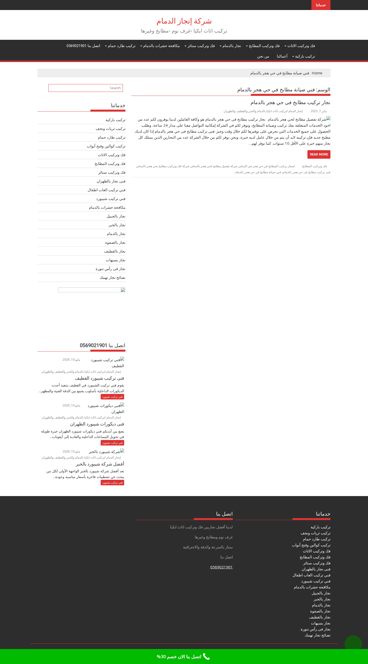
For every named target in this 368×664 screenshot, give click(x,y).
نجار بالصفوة (115, 242)
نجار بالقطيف (114, 251)
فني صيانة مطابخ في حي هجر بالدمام (258, 172)
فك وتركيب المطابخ (264, 46)
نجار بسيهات (115, 259)
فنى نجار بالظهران (111, 180)
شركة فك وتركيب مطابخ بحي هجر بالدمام (163, 166)
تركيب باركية (305, 56)
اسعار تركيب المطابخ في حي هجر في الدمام (267, 166)
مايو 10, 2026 (72, 359)
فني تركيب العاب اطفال (106, 189)
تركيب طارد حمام (121, 46)
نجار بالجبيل (116, 215)
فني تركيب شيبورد (110, 198)
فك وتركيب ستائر (201, 46)
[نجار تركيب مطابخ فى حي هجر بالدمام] (299, 119)
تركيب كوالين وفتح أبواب (106, 145)
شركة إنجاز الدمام (184, 21)
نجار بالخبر (117, 224)
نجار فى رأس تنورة (110, 268)
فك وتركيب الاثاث (301, 46)
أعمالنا (282, 56)
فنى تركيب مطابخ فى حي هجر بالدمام (306, 172)
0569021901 (221, 566)
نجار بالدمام (232, 46)
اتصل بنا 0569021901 (83, 46)
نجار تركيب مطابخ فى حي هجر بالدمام (290, 102)
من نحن (263, 56)
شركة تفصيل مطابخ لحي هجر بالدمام (215, 166)
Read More (319, 154)
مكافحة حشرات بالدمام (161, 46)
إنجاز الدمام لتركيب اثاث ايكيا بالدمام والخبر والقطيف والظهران (263, 111)
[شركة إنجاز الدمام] (325, 45)
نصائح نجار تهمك (112, 277)
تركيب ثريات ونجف (110, 128)
